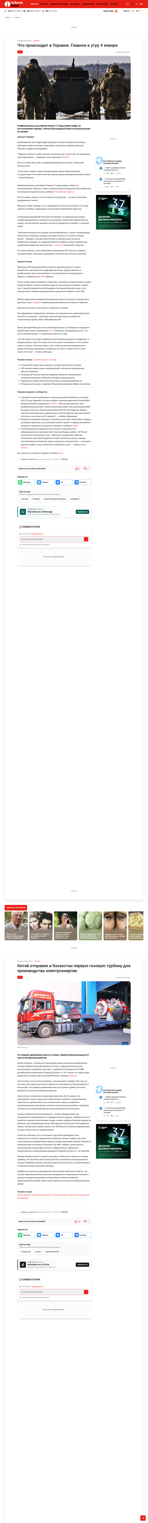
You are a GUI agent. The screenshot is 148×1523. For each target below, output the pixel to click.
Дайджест (75, 499)
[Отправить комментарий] (86, 539)
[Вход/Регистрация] (136, 4)
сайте (42, 276)
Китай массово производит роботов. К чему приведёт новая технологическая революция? (53, 1196)
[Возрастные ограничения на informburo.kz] (127, 4)
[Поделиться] (143, 1518)
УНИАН (65, 157)
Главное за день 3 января (45, 359)
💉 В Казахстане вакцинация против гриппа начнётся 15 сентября (114, 181)
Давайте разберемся (59, 4)
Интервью (75, 4)
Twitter (54, 403)
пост (51, 330)
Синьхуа (73, 1075)
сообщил (37, 302)
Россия (25, 499)
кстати (38, 961)
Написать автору (124, 52)
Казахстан (26, 1252)
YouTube (114, 4)
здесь (60, 453)
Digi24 (75, 425)
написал (59, 245)
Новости (34, 4)
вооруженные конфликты (55, 499)
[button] (133, 11)
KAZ (141, 4)
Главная (8, 17)
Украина (36, 499)
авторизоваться (37, 534)
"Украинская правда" (64, 191)
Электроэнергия (52, 1252)
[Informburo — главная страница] (14, 4)
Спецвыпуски (88, 4)
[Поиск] (132, 4)
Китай (38, 1252)
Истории (44, 4)
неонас (37, 41)
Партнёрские (102, 4)
